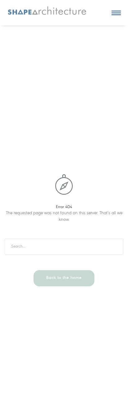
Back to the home (64, 277)
